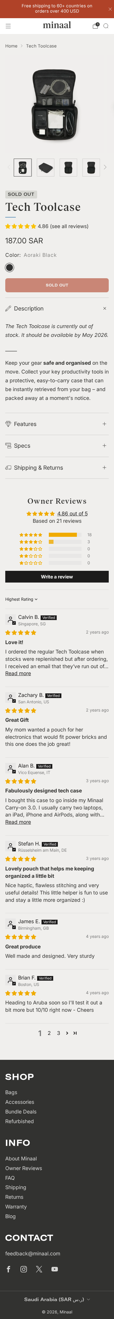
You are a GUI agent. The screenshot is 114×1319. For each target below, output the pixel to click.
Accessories (19, 1102)
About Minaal (21, 1158)
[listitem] (57, 9)
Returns (14, 1197)
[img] (20, 632)
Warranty (16, 1206)
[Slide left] (10, 167)
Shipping (15, 1187)
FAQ (10, 1178)
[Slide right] (104, 167)
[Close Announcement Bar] (110, 9)
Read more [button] (18, 673)
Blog (10, 1216)
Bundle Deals (21, 1111)
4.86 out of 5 (72, 513)
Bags (11, 1092)
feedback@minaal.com (32, 1253)
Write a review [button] (57, 577)
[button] (21, 226)
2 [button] (49, 1033)
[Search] (106, 26)
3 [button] (58, 1033)
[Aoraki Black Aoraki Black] (9, 267)
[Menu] (8, 26)
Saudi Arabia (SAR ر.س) (54, 1299)
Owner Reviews (23, 1168)
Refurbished (19, 1121)
